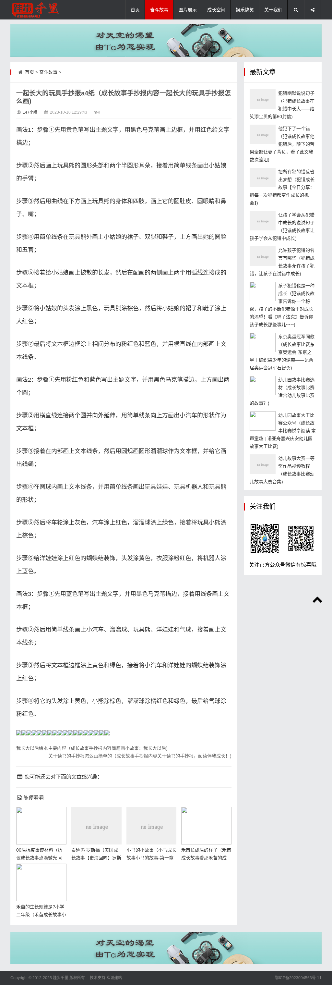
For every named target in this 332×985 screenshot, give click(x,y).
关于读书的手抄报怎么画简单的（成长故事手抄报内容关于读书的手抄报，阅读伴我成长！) (139, 755)
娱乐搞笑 (245, 9)
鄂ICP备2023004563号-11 (298, 978)
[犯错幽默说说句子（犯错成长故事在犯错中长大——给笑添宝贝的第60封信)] (263, 99)
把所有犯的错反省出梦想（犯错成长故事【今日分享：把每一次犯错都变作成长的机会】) (282, 187)
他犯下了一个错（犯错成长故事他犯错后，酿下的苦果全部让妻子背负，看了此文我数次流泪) (282, 144)
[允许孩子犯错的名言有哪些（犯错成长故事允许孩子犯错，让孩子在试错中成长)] (263, 256)
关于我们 (273, 9)
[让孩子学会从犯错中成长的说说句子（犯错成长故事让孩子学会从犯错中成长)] (263, 220)
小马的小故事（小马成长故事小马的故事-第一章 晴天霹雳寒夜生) (151, 857)
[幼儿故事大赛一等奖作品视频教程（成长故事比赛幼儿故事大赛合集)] (263, 464)
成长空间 (216, 9)
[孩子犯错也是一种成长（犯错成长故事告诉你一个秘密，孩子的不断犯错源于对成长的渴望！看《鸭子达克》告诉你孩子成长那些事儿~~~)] (263, 291)
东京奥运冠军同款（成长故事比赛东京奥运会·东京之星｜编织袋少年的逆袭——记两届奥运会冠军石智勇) (282, 352)
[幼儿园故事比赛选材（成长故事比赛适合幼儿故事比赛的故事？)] (263, 385)
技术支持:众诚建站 (106, 978)
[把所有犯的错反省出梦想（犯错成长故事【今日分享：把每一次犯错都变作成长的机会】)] (263, 177)
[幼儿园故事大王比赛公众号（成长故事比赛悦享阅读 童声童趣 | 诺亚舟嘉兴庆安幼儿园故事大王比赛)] (263, 421)
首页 (135, 9)
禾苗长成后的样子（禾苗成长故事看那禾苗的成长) (206, 857)
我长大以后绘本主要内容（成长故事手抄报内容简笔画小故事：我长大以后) (92, 748)
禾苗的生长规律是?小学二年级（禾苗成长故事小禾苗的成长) (41, 914)
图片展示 (188, 9)
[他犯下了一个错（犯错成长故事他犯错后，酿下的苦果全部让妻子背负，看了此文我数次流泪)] (263, 134)
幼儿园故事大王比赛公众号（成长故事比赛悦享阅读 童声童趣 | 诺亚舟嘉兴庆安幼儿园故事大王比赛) (283, 430)
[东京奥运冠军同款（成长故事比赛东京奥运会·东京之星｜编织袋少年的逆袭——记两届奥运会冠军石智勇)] (263, 342)
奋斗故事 (159, 9)
